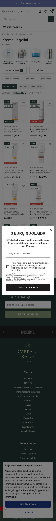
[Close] (50, 229)
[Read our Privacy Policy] (48, 274)
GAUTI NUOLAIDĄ (28, 287)
